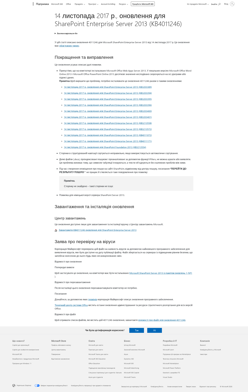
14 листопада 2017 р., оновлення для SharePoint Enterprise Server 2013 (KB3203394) (108, 92)
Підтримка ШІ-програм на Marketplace (177, 354)
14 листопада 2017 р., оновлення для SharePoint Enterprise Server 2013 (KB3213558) (108, 123)
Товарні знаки (191, 386)
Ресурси (122, 4)
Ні (154, 330)
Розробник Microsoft (170, 345)
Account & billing (108, 4)
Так (136, 330)
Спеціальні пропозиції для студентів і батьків (105, 373)
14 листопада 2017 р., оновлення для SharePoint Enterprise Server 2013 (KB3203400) (108, 111)
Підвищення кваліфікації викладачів (102, 368)
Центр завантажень (58, 350)
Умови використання (174, 386)
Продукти (79, 4)
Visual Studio (167, 377)
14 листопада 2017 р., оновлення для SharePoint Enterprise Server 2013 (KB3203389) (108, 86)
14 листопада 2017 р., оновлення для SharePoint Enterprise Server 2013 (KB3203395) (108, 98)
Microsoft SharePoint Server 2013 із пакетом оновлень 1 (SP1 (160, 272)
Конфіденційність (157, 386)
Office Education (94, 363)
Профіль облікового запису (61, 345)
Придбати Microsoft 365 (142, 4)
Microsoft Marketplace (171, 363)
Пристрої (92, 4)
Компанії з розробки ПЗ (171, 373)
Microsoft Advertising (131, 368)
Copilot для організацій (20, 345)
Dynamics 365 (129, 359)
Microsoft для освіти (96, 345)
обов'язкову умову (69, 45)
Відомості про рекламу (208, 386)
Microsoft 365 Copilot (131, 373)
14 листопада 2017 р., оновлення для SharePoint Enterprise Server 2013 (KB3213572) (108, 129)
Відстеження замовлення (60, 359)
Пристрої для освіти (96, 350)
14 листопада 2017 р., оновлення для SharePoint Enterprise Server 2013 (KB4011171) (108, 141)
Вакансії (203, 345)
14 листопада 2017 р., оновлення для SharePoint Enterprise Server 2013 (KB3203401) (108, 117)
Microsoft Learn (168, 350)
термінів (92, 299)
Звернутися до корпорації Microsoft (134, 386)
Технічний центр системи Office (71, 305)
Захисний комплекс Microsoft (134, 350)
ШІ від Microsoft (129, 345)
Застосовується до (67, 33)
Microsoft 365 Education (97, 359)
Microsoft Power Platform (172, 368)
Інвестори (203, 354)
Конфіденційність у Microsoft (210, 350)
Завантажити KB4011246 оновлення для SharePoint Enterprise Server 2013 (97, 229)
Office (68, 4)
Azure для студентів (96, 377)
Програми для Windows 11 (21, 363)
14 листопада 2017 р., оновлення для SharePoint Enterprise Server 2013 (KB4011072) (108, 135)
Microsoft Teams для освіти (98, 354)
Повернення (55, 354)
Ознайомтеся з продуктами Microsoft (25, 359)
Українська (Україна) (24, 385)
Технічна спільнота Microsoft (173, 359)
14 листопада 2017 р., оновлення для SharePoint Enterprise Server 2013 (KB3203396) (108, 104)
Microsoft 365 (57, 4)
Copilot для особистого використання (25, 350)
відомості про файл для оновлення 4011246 (161, 319)
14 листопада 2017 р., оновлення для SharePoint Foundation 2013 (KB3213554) (105, 147)
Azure (126, 354)
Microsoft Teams (130, 377)
